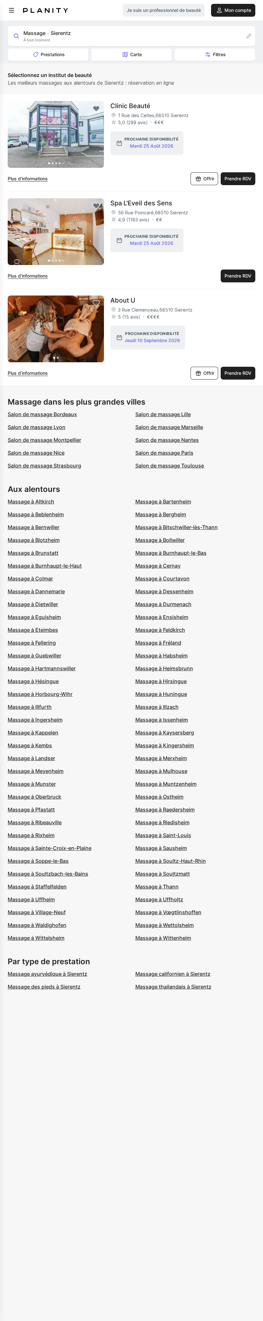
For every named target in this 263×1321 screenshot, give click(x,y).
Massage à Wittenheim (163, 938)
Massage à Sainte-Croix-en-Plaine (49, 848)
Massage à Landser (31, 758)
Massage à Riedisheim (162, 822)
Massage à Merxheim (161, 758)
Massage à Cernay (158, 565)
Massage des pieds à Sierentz (44, 986)
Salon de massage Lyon (36, 427)
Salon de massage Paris (164, 453)
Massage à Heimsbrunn (164, 668)
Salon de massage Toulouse (169, 465)
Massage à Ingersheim (35, 719)
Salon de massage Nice (36, 453)
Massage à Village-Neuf (37, 912)
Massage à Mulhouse (161, 771)
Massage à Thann (157, 886)
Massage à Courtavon (162, 578)
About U (122, 300)
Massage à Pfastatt (31, 809)
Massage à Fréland (158, 642)
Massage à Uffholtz (159, 899)
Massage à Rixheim (31, 835)
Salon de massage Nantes (167, 440)
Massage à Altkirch (31, 501)
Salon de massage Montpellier (44, 440)
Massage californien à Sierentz (172, 974)
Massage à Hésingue (33, 681)
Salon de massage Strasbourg (44, 465)
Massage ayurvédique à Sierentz (47, 974)
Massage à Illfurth (30, 707)
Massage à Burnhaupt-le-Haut (45, 565)
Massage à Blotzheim (34, 540)
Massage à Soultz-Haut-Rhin (170, 861)
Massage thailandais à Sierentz (173, 986)
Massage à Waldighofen (37, 925)
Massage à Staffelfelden (37, 886)
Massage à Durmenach (163, 604)
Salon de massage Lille (163, 414)
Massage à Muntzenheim (166, 784)
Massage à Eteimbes (33, 630)
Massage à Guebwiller (34, 655)
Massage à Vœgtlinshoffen (168, 912)
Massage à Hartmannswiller (42, 668)
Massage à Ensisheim (161, 617)
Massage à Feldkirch (160, 630)
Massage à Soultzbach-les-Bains (48, 874)
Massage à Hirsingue (161, 681)
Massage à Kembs (30, 745)
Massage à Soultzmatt (162, 874)
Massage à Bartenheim (163, 501)
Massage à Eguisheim (34, 617)
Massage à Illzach (157, 707)
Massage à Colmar (30, 578)
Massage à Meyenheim (36, 771)
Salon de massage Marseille (169, 427)
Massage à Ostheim (159, 796)
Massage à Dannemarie (36, 591)
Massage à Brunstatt (33, 553)
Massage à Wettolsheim (164, 925)
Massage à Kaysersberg (164, 732)
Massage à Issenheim (161, 719)
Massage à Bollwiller (160, 540)
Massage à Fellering (32, 642)
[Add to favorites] (96, 109)
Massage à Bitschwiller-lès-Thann (176, 527)
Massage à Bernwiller (33, 527)
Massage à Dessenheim (164, 591)
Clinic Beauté (130, 106)
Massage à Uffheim (31, 899)
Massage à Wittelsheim (36, 938)
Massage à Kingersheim (164, 745)
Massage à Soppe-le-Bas (38, 861)
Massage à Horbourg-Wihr (40, 694)
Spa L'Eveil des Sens (141, 203)
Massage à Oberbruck (34, 796)
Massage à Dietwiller (33, 604)
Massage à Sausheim (161, 848)
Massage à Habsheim (161, 655)
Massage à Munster (32, 784)
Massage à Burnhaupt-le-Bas (171, 553)
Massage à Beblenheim (36, 514)
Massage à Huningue (161, 694)
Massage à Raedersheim (165, 809)
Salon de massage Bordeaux (42, 414)
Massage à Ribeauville (35, 822)
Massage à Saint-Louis (163, 835)
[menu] (11, 10)
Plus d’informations (28, 178)
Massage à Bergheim (160, 514)
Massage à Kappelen (33, 732)
